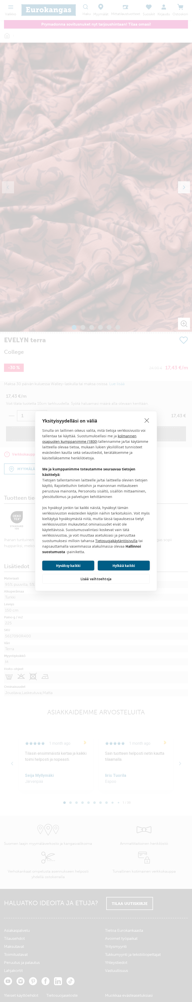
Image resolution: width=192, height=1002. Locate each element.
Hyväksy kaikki (68, 565)
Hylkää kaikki (123, 565)
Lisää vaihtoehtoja (96, 579)
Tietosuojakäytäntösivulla (116, 540)
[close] (147, 420)
